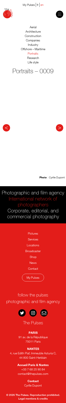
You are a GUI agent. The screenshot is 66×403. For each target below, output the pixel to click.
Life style (33, 62)
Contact (33, 268)
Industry (33, 44)
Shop (33, 257)
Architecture (33, 31)
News (33, 262)
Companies (33, 40)
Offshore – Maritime (33, 49)
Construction (33, 36)
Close (34, 291)
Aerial (33, 27)
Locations (33, 245)
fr (37, 4)
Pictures (33, 233)
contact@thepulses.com (33, 373)
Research (33, 58)
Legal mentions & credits (33, 398)
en (42, 4)
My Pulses (33, 277)
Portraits (33, 53)
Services (33, 239)
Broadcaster (33, 251)
